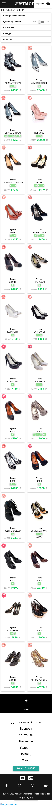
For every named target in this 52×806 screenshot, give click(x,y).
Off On (41, 22)
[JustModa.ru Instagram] (32, 786)
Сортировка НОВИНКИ (14, 15)
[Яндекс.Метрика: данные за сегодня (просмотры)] (8, 804)
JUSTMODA (26, 4)
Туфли (19, 10)
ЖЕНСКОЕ (7, 10)
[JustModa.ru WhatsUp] (19, 786)
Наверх (26, 709)
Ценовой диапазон (26, 21)
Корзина (40, 3)
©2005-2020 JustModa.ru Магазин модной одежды (26, 794)
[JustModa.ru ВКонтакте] (45, 786)
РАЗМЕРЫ (7, 39)
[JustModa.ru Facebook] (6, 786)
